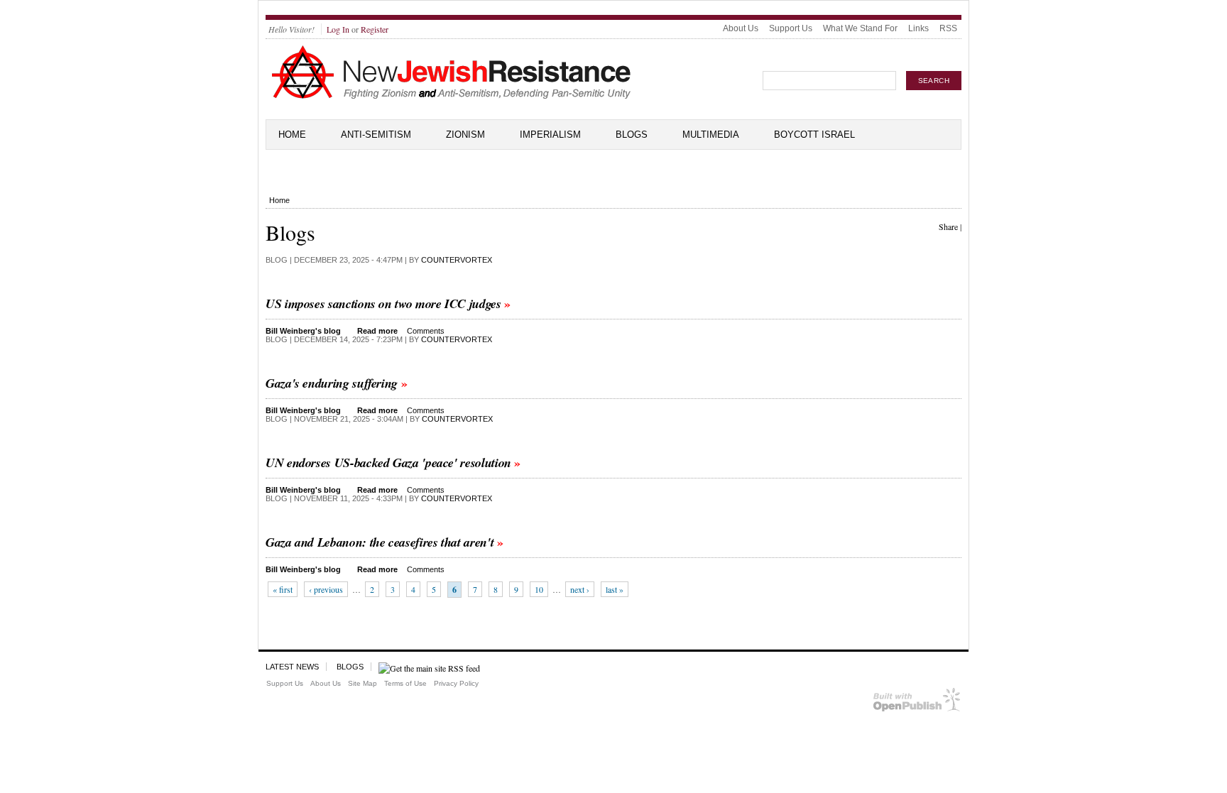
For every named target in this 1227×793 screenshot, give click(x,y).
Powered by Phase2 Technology (917, 702)
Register (374, 29)
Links (918, 28)
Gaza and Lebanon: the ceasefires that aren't (379, 542)
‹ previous (326, 589)
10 (539, 589)
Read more (377, 331)
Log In (338, 29)
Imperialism (550, 134)
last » (614, 589)
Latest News (292, 666)
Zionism (465, 134)
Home (292, 134)
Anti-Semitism (376, 134)
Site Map (362, 683)
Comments (426, 331)
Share (948, 226)
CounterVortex (456, 260)
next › (579, 589)
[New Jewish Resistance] (451, 96)
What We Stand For (860, 28)
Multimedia (710, 134)
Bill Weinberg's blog (303, 331)
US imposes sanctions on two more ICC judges (383, 303)
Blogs (632, 134)
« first (283, 589)
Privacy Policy (456, 683)
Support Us (790, 28)
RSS (948, 28)
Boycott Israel (814, 134)
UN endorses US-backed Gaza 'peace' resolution (388, 462)
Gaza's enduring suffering (332, 383)
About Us (740, 28)
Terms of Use (405, 683)
